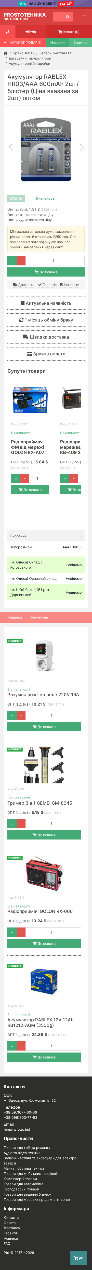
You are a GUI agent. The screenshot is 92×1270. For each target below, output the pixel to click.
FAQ (7, 1243)
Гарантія (49, 284)
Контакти (71, 284)
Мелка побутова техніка (24, 1168)
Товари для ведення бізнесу (27, 1194)
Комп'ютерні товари (20, 1179)
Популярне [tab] (39, 617)
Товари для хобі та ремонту (27, 1147)
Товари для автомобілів (23, 1184)
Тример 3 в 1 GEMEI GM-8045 (39, 803)
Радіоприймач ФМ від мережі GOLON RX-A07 (27, 447)
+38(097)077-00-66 (20, 1112)
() (80, 1258)
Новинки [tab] (15, 617)
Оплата (10, 1223)
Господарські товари (21, 1189)
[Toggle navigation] (84, 17)
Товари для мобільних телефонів (31, 1173)
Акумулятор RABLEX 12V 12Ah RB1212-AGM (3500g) (40, 1022)
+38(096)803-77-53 (20, 1117)
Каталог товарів (25, 42)
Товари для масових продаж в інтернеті (37, 1199)
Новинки (57, 42)
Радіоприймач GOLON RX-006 (40, 911)
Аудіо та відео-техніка (22, 1153)
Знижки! (81, 42)
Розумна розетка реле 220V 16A (43, 694)
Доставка (25, 284)
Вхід (32, 32)
